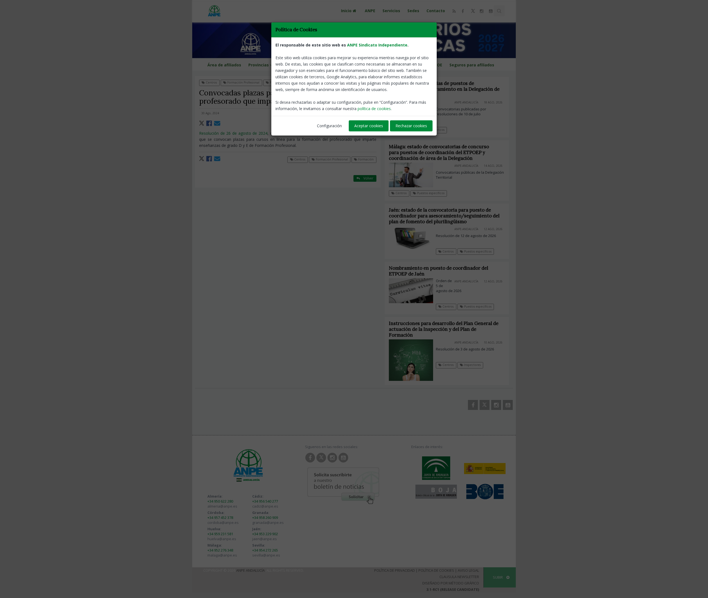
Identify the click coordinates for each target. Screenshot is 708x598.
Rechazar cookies (411, 125)
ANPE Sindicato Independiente (377, 45)
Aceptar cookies (368, 125)
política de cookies (374, 108)
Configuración (329, 125)
